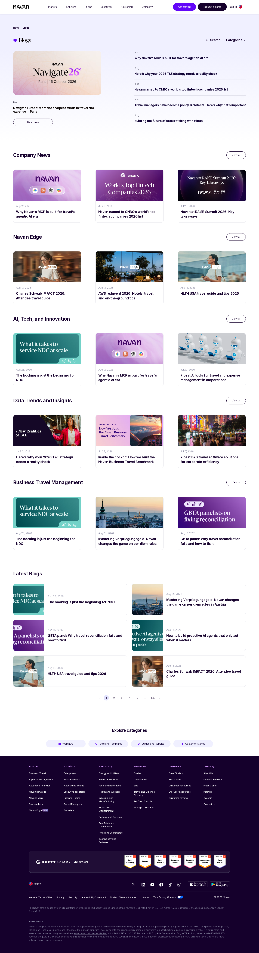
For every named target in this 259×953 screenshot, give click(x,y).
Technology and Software (107, 840)
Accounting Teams (74, 785)
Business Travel (37, 773)
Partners (208, 791)
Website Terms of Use (40, 897)
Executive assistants (74, 791)
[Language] (240, 7)
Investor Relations (213, 779)
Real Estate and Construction (107, 825)
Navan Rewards (37, 791)
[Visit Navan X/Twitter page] (134, 885)
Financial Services (108, 779)
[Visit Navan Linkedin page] (143, 884)
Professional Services (110, 817)
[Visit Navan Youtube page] (152, 884)
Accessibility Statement (93, 897)
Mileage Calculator (144, 807)
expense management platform (95, 926)
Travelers (69, 810)
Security (73, 897)
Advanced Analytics (39, 785)
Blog (136, 785)
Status (145, 897)
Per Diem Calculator (144, 801)
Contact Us (209, 804)
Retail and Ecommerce (111, 832)
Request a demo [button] (212, 6)
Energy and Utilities (109, 773)
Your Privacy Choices (164, 897)
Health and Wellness (110, 791)
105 (153, 697)
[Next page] (159, 697)
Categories (234, 40)
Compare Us (140, 779)
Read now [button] (33, 122)
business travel (67, 926)
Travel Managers (73, 804)
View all (236, 155)
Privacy (60, 897)
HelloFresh (34, 930)
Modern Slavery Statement (124, 897)
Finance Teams (72, 797)
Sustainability (36, 804)
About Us (208, 773)
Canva (225, 926)
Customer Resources (180, 785)
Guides (137, 773)
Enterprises (70, 773)
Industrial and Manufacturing (107, 799)
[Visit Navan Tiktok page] (170, 884)
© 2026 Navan (222, 897)
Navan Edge (38, 810)
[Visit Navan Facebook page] (161, 884)
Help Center (175, 779)
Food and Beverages (110, 785)
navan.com (57, 940)
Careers (208, 797)
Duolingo (56, 930)
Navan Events (36, 797)
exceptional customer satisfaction (90, 933)
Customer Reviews (179, 797)
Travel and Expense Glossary (144, 793)
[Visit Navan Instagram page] (179, 884)
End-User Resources (179, 791)
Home (16, 28)
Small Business (72, 779)
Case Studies (176, 773)
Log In (233, 6)
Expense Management (41, 779)
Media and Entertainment (106, 809)
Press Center (210, 785)
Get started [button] (184, 6)
